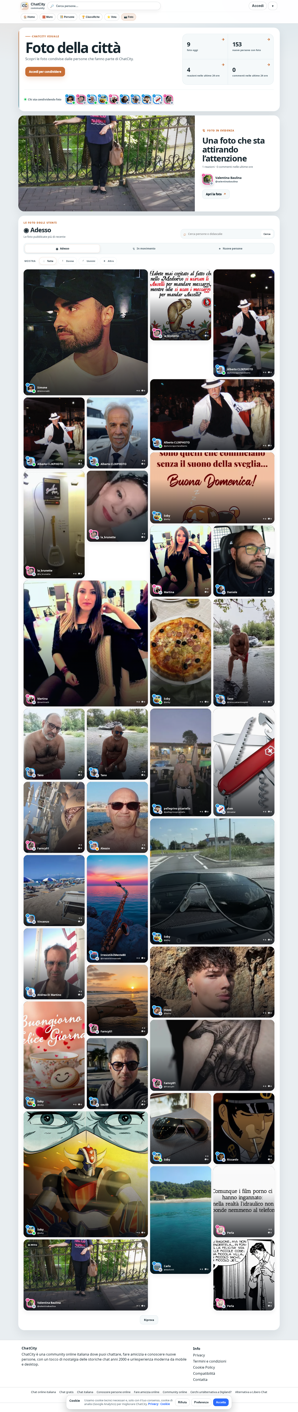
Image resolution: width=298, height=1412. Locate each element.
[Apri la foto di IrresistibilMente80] (117, 909)
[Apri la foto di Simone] (86, 332)
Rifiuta (182, 1402)
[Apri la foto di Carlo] (180, 1220)
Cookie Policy (204, 1367)
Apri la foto (216, 194)
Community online (175, 1392)
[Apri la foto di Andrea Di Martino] (54, 963)
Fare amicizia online (146, 1392)
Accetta (221, 1402)
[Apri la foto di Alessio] (117, 817)
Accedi (258, 6)
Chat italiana (85, 1392)
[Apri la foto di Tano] (243, 652)
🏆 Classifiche (91, 17)
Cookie (165, 1404)
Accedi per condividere (45, 72)
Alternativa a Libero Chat (251, 1392)
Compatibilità (204, 1373)
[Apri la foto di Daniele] (243, 561)
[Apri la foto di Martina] (180, 561)
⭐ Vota (111, 17)
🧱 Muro (47, 17)
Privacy (199, 1355)
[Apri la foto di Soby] (212, 487)
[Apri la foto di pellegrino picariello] (180, 762)
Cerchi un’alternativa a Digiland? (211, 1392)
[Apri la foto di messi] (212, 982)
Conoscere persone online (113, 1392)
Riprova (149, 1320)
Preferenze (201, 1402)
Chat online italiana (43, 1392)
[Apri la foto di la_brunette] (180, 304)
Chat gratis (66, 1392)
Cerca (267, 234)
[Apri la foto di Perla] (243, 1201)
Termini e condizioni (209, 1361)
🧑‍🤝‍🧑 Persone (67, 17)
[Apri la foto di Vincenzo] (54, 890)
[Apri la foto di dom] (243, 762)
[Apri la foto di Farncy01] (54, 817)
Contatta (200, 1379)
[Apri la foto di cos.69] (117, 1073)
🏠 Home (29, 17)
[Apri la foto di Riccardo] (243, 1128)
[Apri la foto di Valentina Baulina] (86, 1274)
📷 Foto (128, 17)
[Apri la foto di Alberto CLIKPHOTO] (243, 323)
